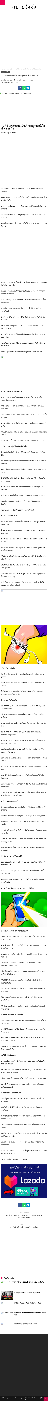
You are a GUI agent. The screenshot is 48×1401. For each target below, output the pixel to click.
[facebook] (20, 88)
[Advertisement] (24, 40)
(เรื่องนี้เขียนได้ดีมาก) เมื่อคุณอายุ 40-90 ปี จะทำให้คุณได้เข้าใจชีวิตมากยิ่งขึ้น (24, 1215)
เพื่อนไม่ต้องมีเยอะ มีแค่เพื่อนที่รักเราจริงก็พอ (24, 1225)
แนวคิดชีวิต (10, 69)
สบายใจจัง (24, 6)
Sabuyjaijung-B (7, 80)
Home (3, 69)
